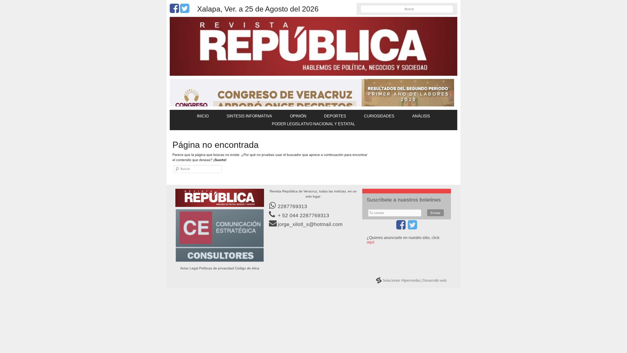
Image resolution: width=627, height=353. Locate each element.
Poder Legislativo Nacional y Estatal (313, 124)
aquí (370, 242)
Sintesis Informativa (249, 116)
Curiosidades (379, 116)
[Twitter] (184, 11)
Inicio (203, 116)
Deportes (335, 116)
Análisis (421, 116)
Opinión (298, 116)
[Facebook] (174, 11)
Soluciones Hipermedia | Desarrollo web (414, 280)
